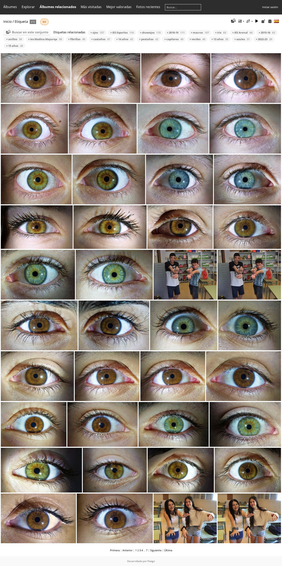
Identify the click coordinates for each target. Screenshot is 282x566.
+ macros (200, 32)
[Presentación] (256, 21)
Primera (115, 550)
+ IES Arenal (242, 32)
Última (168, 550)
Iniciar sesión (270, 7)
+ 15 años (14, 46)
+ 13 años (219, 39)
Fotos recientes (148, 7)
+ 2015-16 (267, 32)
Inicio (7, 21)
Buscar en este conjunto (30, 32)
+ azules (242, 39)
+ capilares (173, 39)
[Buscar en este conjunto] (233, 21)
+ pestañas (148, 39)
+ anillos (14, 39)
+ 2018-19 (176, 32)
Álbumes (10, 7)
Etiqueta (21, 21)
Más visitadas (91, 7)
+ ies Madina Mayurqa (45, 39)
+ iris (220, 32)
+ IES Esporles (122, 32)
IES (44, 22)
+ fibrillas (76, 39)
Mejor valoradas (119, 7)
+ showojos (150, 32)
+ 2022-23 (264, 39)
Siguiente (155, 550)
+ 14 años (124, 39)
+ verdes (197, 39)
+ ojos (97, 32)
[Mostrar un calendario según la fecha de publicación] (263, 21)
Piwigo (151, 561)
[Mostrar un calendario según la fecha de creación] (269, 21)
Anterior (127, 550)
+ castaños (100, 39)
